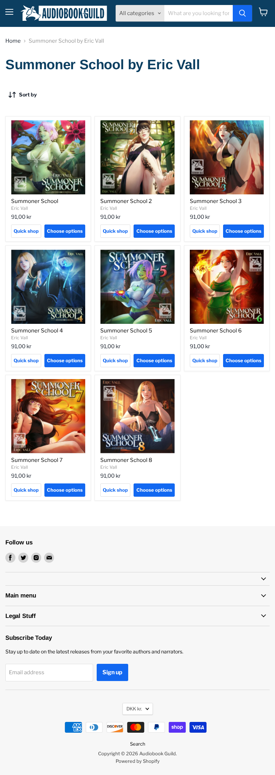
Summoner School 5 (126, 330)
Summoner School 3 (216, 201)
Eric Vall (19, 208)
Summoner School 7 (37, 460)
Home (13, 41)
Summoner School (34, 201)
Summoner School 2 (126, 201)
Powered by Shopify (138, 761)
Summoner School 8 (126, 460)
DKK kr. (134, 709)
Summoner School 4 (37, 330)
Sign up (112, 672)
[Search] (242, 13)
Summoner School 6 (216, 330)
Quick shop (26, 231)
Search (137, 744)
